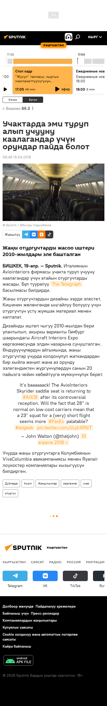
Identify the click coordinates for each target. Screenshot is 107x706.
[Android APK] (18, 661)
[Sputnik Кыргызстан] (16, 39)
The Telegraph (66, 284)
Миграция (95, 562)
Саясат (37, 562)
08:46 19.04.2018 (17, 157)
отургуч (10, 493)
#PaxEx (56, 421)
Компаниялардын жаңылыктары (30, 620)
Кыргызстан (14, 562)
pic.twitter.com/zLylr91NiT (64, 428)
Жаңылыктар (47, 483)
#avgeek (24, 428)
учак (86, 483)
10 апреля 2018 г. (63, 439)
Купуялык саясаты (18, 627)
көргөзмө (70, 483)
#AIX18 (30, 397)
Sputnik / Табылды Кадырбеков (28, 225)
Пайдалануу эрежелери (56, 606)
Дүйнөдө (11, 483)
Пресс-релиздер (45, 613)
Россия (74, 562)
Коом (28, 483)
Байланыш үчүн (16, 613)
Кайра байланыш (17, 646)
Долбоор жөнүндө (18, 606)
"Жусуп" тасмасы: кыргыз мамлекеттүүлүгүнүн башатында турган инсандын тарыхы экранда (39, 83)
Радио (55, 562)
